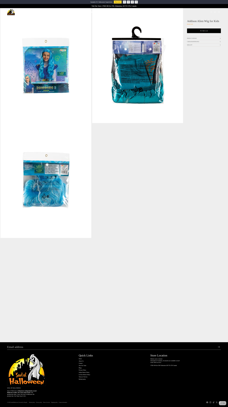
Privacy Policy (82, 370)
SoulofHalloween (14, 402)
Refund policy (82, 379)
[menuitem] (80, 12)
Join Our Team (82, 365)
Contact (81, 363)
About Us (81, 361)
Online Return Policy (84, 372)
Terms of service (46, 402)
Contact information (63, 402)
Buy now (117, 2)
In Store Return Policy (84, 374)
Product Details (192, 38)
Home (80, 358)
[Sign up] (219, 347)
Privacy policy (39, 402)
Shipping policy (54, 402)
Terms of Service (83, 377)
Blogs (80, 368)
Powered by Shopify (23, 402)
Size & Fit (189, 45)
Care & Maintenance (193, 41)
